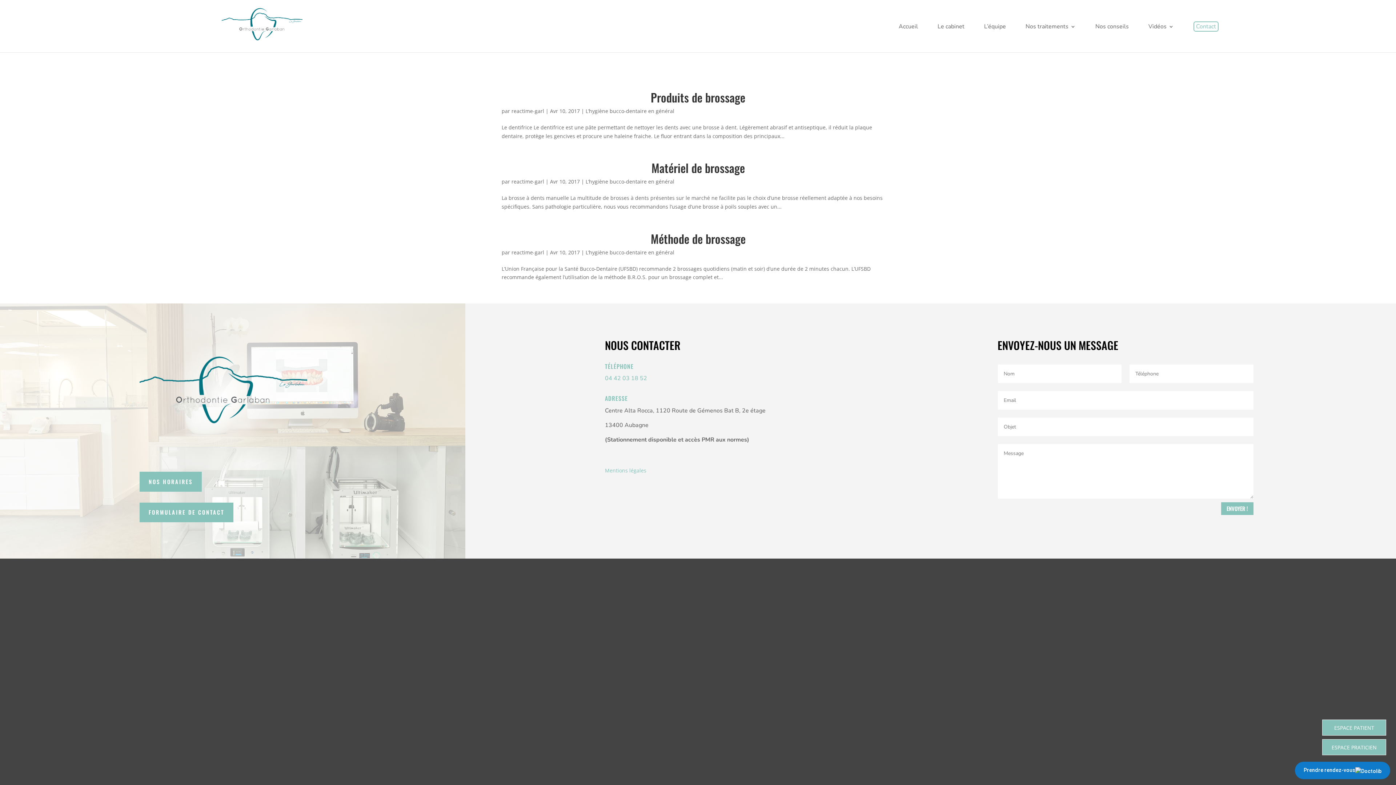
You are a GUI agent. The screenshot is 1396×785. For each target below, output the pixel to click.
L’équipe (995, 27)
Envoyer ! (1237, 508)
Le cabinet (951, 27)
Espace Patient (1354, 727)
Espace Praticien (1354, 747)
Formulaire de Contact (186, 512)
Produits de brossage (698, 97)
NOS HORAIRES (171, 482)
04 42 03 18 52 (626, 378)
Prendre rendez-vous (1329, 770)
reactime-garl (528, 111)
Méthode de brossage (698, 238)
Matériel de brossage (698, 167)
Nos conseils (1112, 27)
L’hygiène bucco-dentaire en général (630, 111)
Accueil (908, 27)
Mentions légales (625, 470)
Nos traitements (1047, 27)
